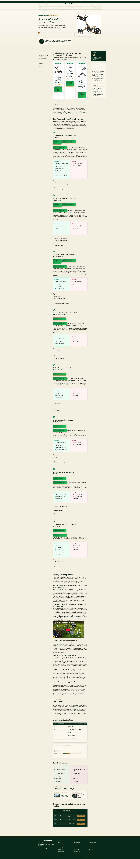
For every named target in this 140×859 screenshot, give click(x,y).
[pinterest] (46, 848)
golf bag (62, 615)
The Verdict (41, 53)
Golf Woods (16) (61, 851)
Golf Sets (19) (60, 849)
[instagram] (41, 848)
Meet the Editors (77, 849)
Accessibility (91, 849)
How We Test (76, 844)
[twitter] (44, 848)
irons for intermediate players (72, 694)
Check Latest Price (58, 89)
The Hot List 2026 (77, 842)
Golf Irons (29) (61, 844)
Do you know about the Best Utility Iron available (68, 582)
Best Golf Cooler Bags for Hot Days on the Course (97, 79)
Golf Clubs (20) (61, 847)
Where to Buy (41, 66)
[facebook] (39, 848)
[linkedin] (49, 848)
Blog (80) (60, 842)
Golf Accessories (46, 10)
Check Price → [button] (81, 815)
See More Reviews (69, 141)
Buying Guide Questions (43, 58)
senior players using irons (58, 696)
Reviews (39, 10)
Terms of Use (91, 847)
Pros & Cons (41, 63)
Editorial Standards (92, 842)
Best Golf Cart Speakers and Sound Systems (97, 68)
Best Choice (57, 142)
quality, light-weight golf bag (71, 616)
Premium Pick (57, 205)
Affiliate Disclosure (92, 844)
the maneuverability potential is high (77, 678)
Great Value (56, 261)
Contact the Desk (77, 851)
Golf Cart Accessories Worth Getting (97, 75)
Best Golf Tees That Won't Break (98, 72)
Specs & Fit (40, 61)
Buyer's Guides (76, 847)
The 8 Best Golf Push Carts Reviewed (43, 56)
